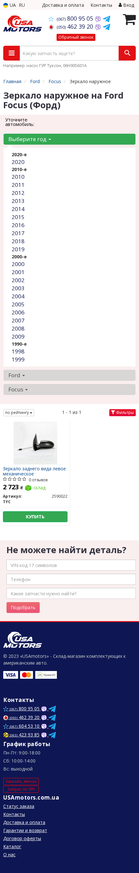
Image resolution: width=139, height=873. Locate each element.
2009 (18, 336)
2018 (18, 241)
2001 (18, 272)
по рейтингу (17, 412)
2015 (18, 217)
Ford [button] (15, 375)
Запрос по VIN (21, 789)
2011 (18, 184)
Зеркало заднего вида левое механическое (34, 471)
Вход (128, 5)
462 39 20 (76, 26)
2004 (18, 296)
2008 (18, 328)
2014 (18, 209)
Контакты (101, 5)
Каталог (12, 846)
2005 (18, 304)
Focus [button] (16, 389)
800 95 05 (76, 18)
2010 (18, 176)
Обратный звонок (76, 37)
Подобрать (23, 607)
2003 (18, 288)
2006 (18, 312)
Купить (35, 516)
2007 (18, 320)
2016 (18, 225)
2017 (18, 233)
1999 (18, 359)
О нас (9, 854)
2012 (18, 193)
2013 (18, 201)
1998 (18, 351)
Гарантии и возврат (25, 830)
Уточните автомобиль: (19, 121)
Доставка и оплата (63, 5)
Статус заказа (18, 806)
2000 (18, 264)
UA (12, 5)
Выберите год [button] (28, 139)
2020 (18, 162)
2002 (18, 280)
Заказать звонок (21, 781)
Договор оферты (22, 838)
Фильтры (124, 412)
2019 (18, 249)
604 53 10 (25, 726)
